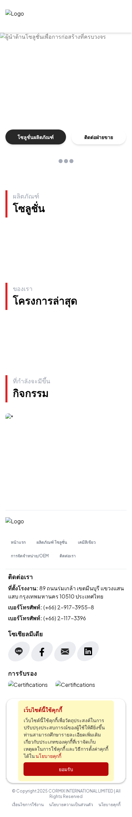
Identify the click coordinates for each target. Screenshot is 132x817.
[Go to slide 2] (66, 161)
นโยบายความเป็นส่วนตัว (71, 804)
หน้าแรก (18, 542)
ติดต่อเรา (68, 555)
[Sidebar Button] (118, 16)
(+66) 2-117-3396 (64, 618)
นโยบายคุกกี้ (109, 804)
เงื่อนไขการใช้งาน (28, 804)
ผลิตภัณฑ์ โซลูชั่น (52, 542)
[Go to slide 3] (71, 161)
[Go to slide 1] (61, 161)
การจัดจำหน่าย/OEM (30, 555)
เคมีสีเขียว (87, 542)
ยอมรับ (66, 769)
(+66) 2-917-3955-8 (68, 607)
